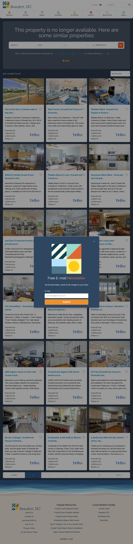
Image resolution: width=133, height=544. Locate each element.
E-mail (47, 291)
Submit (66, 302)
